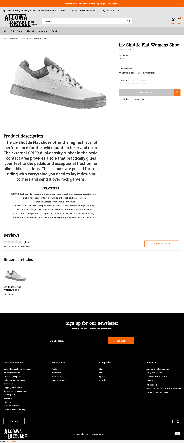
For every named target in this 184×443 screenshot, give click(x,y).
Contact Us (8, 384)
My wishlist (57, 376)
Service (55, 31)
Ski (12, 31)
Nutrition (31, 31)
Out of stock (146, 92)
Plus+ (108, 434)
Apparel (20, 31)
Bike (6, 31)
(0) (131, 49)
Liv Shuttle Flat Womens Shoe (12, 288)
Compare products (60, 380)
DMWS (101, 434)
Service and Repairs (12, 376)
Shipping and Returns (13, 387)
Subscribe (121, 340)
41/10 (143, 80)
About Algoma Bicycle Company (17, 369)
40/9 (133, 80)
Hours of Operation (12, 373)
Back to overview (11, 38)
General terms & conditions (15, 391)
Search (129, 21)
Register (55, 369)
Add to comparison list (134, 99)
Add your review (162, 243)
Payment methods (11, 406)
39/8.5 (124, 80)
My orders (56, 373)
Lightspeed (12, 441)
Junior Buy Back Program (14, 380)
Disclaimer (8, 398)
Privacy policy (9, 394)
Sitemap (7, 402)
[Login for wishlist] (177, 92)
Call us (14, 421)
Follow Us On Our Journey (14, 409)
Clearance (44, 31)
